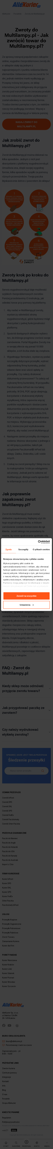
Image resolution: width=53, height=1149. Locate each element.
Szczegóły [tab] (23, 549)
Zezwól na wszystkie (26, 596)
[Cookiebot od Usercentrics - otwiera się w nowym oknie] (38, 542)
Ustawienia (25, 605)
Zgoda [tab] (8, 549)
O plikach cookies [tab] (41, 549)
